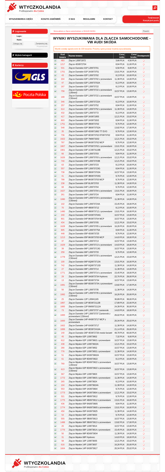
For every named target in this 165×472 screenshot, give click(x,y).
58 (62, 441)
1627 (62, 191)
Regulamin (89, 19)
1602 (62, 325)
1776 (62, 430)
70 (62, 208)
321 (62, 396)
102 (62, 204)
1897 (62, 303)
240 (62, 215)
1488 (62, 422)
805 (62, 230)
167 (62, 86)
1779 (62, 257)
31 (62, 437)
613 (62, 369)
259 (62, 252)
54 (62, 415)
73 (62, 310)
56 (62, 290)
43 (62, 75)
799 (62, 180)
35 (62, 131)
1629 (62, 245)
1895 (62, 306)
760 (62, 364)
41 (62, 176)
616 (62, 445)
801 (62, 219)
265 (62, 381)
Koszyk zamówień (50, 19)
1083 (62, 315)
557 (62, 168)
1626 (62, 157)
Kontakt (108, 19)
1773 (62, 393)
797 (62, 142)
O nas (72, 19)
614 (62, 109)
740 (62, 161)
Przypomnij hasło (42, 46)
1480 (62, 211)
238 (62, 183)
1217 (62, 64)
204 (62, 79)
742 (62, 265)
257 (62, 105)
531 (62, 68)
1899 (62, 329)
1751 (62, 124)
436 (62, 404)
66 (62, 154)
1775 (62, 400)
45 (62, 337)
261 (62, 194)
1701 (62, 72)
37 (62, 241)
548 (62, 128)
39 (62, 248)
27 (62, 269)
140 (62, 333)
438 (62, 344)
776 (62, 351)
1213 (62, 237)
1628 (62, 226)
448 (62, 234)
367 (62, 374)
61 (62, 359)
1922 (62, 139)
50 (62, 433)
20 (62, 426)
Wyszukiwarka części (21, 19)
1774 (62, 407)
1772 (62, 378)
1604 (62, 448)
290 (62, 348)
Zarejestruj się (41, 43)
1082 (62, 294)
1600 (62, 321)
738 (62, 172)
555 (62, 419)
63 (62, 165)
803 (62, 120)
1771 (62, 273)
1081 (62, 285)
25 (62, 299)
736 (62, 135)
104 (62, 385)
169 (62, 97)
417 (62, 116)
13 (62, 280)
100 (62, 262)
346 (62, 102)
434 (62, 222)
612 (62, 340)
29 (62, 276)
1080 (62, 199)
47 (62, 83)
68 (62, 187)
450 (62, 411)
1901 (62, 150)
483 (62, 60)
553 (62, 389)
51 (62, 355)
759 (62, 91)
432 (62, 113)
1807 (62, 146)
